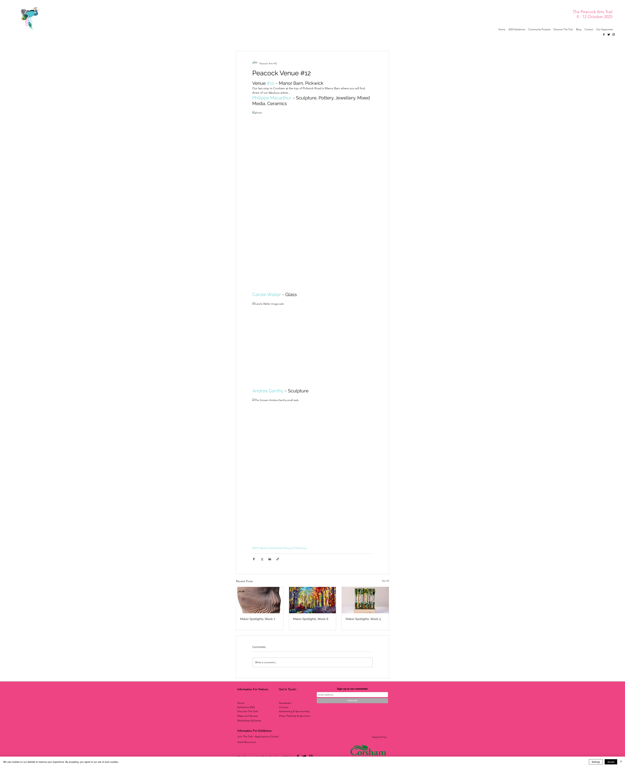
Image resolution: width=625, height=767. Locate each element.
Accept (610, 761)
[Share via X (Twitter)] (261, 559)
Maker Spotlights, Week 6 (310, 619)
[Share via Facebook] (253, 559)
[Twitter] (608, 34)
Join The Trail (245, 736)
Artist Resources (246, 742)
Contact (283, 707)
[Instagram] (613, 34)
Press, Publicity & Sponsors (294, 715)
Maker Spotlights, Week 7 (257, 619)
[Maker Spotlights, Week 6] (312, 600)
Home (241, 703)
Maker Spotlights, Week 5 (363, 619)
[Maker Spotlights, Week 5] (365, 600)
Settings (596, 761)
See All (385, 580)
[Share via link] (277, 559)
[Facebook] (603, 34)
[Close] (621, 761)
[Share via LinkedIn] (269, 559)
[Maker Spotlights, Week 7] (259, 600)
